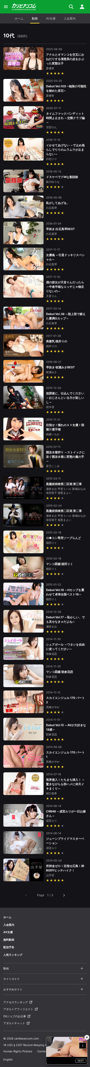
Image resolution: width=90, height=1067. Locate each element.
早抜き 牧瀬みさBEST (60, 367)
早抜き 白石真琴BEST (60, 229)
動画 (35, 18)
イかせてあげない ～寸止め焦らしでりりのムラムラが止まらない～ (65, 149)
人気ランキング (12, 954)
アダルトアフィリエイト (18, 1009)
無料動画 (8, 939)
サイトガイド (11, 979)
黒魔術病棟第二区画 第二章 (64, 511)
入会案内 (70, 18)
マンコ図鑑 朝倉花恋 (59, 671)
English (8, 1059)
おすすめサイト (12, 989)
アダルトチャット (14, 1023)
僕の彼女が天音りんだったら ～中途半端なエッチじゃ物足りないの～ (65, 286)
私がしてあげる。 (57, 203)
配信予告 (8, 947)
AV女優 (50, 18)
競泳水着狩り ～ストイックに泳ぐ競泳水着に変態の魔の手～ (65, 456)
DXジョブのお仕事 (14, 1016)
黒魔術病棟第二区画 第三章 (64, 484)
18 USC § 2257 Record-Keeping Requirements (33, 1045)
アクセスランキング (15, 1002)
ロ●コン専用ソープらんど (63, 538)
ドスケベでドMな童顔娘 (62, 177)
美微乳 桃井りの (56, 341)
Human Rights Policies (17, 1051)
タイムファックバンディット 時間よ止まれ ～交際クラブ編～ (65, 118)
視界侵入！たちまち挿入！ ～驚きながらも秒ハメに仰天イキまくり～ (65, 784)
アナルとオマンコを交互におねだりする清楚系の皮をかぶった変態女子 (65, 59)
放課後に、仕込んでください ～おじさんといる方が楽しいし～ (65, 397)
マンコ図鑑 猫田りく (59, 564)
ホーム (19, 18)
